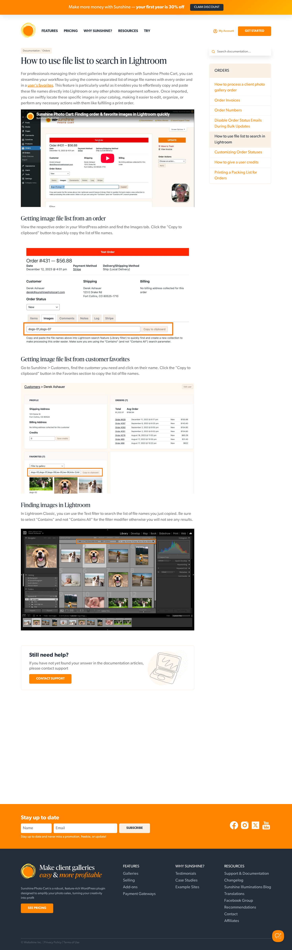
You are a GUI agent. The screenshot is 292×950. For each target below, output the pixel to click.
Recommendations (240, 907)
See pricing (37, 908)
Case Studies (186, 880)
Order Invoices (227, 100)
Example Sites (187, 887)
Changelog (233, 880)
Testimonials (185, 874)
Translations (234, 894)
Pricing (71, 31)
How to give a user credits (236, 162)
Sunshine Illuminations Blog (247, 887)
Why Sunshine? (98, 31)
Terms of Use (71, 942)
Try (147, 31)
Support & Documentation (246, 874)
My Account (226, 31)
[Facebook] (234, 829)
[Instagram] (245, 829)
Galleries (130, 874)
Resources (128, 31)
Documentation (31, 50)
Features (50, 31)
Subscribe (134, 828)
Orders (46, 50)
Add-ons (130, 887)
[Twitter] (255, 829)
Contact (231, 914)
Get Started (254, 31)
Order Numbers (228, 110)
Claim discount (206, 7)
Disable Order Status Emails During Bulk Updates (238, 124)
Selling (129, 880)
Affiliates (231, 921)
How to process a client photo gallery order (240, 88)
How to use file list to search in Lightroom (240, 139)
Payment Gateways (139, 894)
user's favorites (40, 86)
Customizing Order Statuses (238, 152)
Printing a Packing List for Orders (236, 176)
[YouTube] (266, 829)
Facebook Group (238, 901)
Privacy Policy (52, 942)
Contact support (50, 678)
